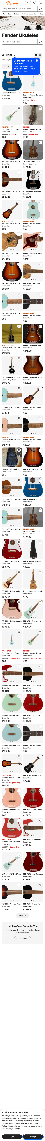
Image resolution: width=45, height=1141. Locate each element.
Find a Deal (7, 14)
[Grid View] (36, 55)
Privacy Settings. (13, 1129)
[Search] (40, 8)
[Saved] (34, 2)
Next (21, 915)
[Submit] (40, 42)
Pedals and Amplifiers (30, 14)
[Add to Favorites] (15, 55)
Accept (33, 1137)
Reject (12, 1137)
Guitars (16, 14)
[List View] (40, 55)
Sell (28, 3)
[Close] (37, 60)
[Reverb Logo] (12, 3)
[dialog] (22, 1125)
